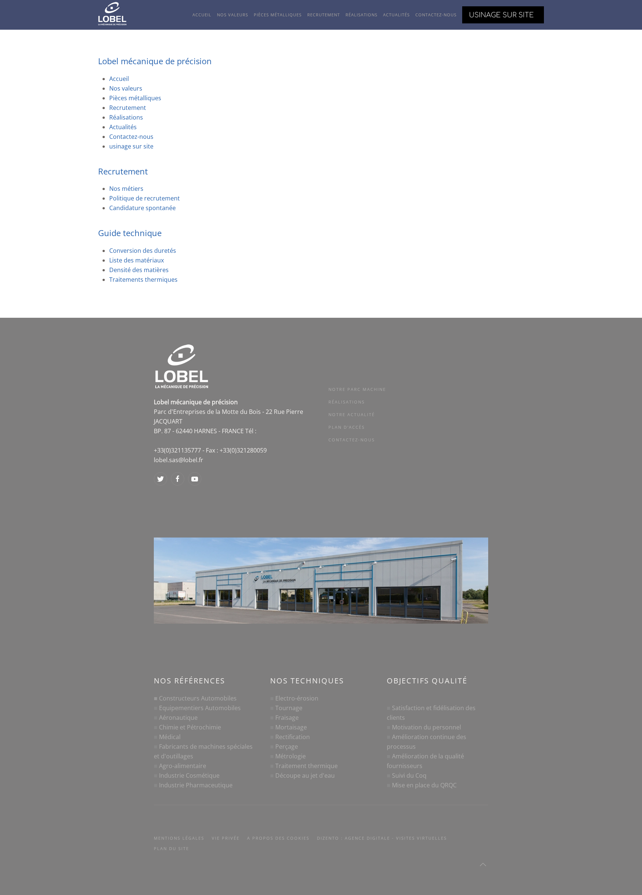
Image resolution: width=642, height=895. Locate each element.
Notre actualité (351, 414)
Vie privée (226, 838)
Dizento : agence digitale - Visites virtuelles (382, 838)
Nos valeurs (232, 14)
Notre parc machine (357, 389)
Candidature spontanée (142, 208)
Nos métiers (126, 188)
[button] (483, 864)
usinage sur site (131, 146)
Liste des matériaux (136, 260)
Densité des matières (139, 270)
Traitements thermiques (143, 279)
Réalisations (361, 14)
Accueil (201, 14)
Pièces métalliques (278, 14)
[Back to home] (117, 15)
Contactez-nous (436, 14)
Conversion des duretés (142, 250)
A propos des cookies (278, 838)
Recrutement (323, 14)
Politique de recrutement (144, 198)
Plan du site (171, 848)
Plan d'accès (346, 427)
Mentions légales (179, 838)
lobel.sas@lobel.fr (178, 460)
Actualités (396, 14)
